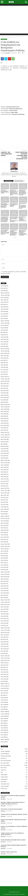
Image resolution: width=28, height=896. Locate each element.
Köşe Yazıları (4, 767)
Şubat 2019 (3, 446)
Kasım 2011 (3, 648)
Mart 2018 (3, 472)
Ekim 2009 (3, 707)
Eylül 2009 (3, 709)
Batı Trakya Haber (5, 763)
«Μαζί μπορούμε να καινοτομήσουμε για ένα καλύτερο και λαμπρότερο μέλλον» (22, 206)
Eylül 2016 (3, 513)
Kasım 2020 (3, 397)
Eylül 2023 (3, 318)
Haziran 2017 (4, 493)
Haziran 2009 (4, 716)
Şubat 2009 (3, 725)
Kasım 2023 (3, 313)
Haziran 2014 (4, 576)
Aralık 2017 (3, 479)
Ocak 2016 (3, 532)
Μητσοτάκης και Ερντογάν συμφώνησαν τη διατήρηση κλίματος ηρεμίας (22, 218)
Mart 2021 (3, 388)
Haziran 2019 (4, 437)
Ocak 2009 (3, 727)
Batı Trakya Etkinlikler (6, 760)
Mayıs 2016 (3, 523)
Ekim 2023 (3, 316)
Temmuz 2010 (4, 686)
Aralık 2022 (3, 339)
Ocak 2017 (3, 504)
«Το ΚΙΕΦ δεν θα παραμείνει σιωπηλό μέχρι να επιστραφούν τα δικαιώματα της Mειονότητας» (13, 233)
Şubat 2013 (3, 613)
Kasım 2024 (3, 285)
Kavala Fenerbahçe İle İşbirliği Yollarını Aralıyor (13, 840)
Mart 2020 (3, 416)
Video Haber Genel (5, 784)
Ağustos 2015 (4, 544)
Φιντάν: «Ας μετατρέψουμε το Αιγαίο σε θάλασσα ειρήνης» (5, 191)
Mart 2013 (3, 611)
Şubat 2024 (3, 306)
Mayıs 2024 (3, 299)
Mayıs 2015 (3, 551)
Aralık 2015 (3, 534)
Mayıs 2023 (3, 327)
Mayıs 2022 (3, 355)
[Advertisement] (14, 20)
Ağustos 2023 (4, 320)
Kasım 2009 (3, 704)
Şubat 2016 (3, 530)
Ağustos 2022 (4, 348)
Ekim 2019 (3, 427)
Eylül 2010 (3, 681)
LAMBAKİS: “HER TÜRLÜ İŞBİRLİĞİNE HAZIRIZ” (6, 153)
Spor (2, 772)
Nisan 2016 (3, 525)
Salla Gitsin (3, 770)
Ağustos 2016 (4, 516)
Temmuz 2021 (4, 379)
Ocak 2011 (3, 672)
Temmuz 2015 (4, 546)
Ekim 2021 (3, 372)
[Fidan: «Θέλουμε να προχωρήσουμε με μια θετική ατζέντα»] (14, 200)
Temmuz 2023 (4, 323)
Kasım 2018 (3, 453)
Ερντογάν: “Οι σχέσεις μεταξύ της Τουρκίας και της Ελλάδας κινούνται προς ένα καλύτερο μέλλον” (14, 192)
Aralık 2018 (3, 451)
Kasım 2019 (3, 425)
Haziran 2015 (4, 548)
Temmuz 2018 (4, 462)
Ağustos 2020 (4, 404)
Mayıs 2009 (3, 718)
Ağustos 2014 (4, 572)
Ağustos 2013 (4, 600)
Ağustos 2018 (4, 460)
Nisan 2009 (3, 720)
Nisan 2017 (3, 497)
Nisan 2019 (3, 441)
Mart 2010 (3, 695)
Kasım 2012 (3, 620)
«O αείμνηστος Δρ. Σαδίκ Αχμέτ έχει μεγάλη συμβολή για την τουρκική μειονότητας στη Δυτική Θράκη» (5, 219)
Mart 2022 (3, 360)
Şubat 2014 (3, 586)
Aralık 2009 (3, 702)
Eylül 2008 (3, 737)
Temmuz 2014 (4, 574)
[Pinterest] (9, 58)
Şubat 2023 (3, 334)
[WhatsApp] (13, 58)
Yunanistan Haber (5, 786)
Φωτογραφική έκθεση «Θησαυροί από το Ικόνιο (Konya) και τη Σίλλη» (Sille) (5, 205)
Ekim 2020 (3, 399)
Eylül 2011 (3, 653)
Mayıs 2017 (3, 495)
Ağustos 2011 (4, 655)
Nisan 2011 (3, 665)
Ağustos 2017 (4, 488)
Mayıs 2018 (3, 467)
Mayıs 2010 (3, 690)
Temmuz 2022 (4, 351)
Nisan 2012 (3, 637)
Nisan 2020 (3, 413)
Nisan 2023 (3, 330)
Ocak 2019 (3, 448)
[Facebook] (2, 58)
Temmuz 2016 (4, 518)
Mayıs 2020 (3, 411)
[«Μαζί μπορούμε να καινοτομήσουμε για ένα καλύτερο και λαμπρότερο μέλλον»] (23, 200)
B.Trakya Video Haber (6, 756)
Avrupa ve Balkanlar (5, 751)
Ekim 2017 (3, 483)
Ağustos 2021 (4, 376)
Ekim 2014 (3, 567)
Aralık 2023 (3, 311)
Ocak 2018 (3, 476)
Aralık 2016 (3, 506)
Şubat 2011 (3, 669)
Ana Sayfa (2, 36)
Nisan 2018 (3, 469)
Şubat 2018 (3, 474)
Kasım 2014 (3, 565)
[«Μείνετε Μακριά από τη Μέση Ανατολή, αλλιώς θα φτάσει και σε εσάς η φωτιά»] (5, 226)
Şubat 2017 (3, 502)
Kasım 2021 (3, 369)
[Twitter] (5, 58)
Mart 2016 (3, 527)
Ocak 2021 (3, 392)
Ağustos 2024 (4, 292)
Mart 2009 (3, 723)
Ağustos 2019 (4, 432)
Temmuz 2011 (4, 658)
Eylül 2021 (3, 374)
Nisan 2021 (3, 386)
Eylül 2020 (3, 402)
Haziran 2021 (4, 381)
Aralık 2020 (3, 395)
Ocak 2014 (3, 588)
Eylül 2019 (3, 430)
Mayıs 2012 (3, 634)
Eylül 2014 (3, 569)
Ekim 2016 (3, 511)
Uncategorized (4, 779)
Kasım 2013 (3, 593)
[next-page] (15, 237)
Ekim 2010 (3, 679)
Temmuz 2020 (4, 406)
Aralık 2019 (3, 423)
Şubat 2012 (3, 641)
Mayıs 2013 (3, 606)
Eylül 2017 (3, 486)
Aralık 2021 (3, 367)
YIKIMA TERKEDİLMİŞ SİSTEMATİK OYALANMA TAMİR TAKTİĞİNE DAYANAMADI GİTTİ (21, 155)
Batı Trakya (3, 758)
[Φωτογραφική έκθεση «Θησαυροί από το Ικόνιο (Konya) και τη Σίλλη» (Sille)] (5, 200)
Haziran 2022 (4, 353)
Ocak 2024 (3, 309)
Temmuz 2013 (4, 602)
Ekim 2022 (3, 344)
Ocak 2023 (3, 337)
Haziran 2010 (4, 688)
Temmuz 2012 (4, 630)
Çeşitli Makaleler (8, 180)
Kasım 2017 (3, 481)
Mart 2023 (3, 332)
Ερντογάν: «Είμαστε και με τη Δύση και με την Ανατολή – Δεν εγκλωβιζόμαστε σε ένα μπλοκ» (14, 219)
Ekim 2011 (3, 651)
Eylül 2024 (3, 290)
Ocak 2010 (3, 700)
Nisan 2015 (3, 553)
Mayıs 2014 (3, 579)
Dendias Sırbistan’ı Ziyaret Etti (9, 852)
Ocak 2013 (3, 616)
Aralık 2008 (3, 730)
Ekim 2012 (3, 623)
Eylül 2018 (3, 458)
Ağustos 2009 (4, 711)
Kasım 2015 (3, 537)
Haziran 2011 (4, 660)
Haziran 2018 (4, 465)
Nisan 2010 (3, 693)
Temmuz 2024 (4, 295)
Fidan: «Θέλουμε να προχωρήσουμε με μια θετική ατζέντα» (14, 205)
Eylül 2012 (3, 625)
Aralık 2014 (3, 562)
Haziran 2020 (4, 409)
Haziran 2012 (4, 632)
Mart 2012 (3, 639)
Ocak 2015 (3, 560)
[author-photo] (14, 166)
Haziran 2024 (4, 297)
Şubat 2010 (3, 697)
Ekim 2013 (3, 595)
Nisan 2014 (3, 581)
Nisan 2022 (3, 358)
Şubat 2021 (3, 390)
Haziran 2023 (4, 325)
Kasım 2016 (3, 509)
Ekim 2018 (3, 455)
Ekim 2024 (3, 288)
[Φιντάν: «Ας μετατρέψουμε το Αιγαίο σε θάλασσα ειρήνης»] (5, 186)
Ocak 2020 (3, 420)
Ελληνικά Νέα (8, 36)
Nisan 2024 (3, 302)
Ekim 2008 (3, 734)
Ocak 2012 (3, 644)
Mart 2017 (3, 499)
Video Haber (3, 781)
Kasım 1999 (3, 741)
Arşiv (2, 749)
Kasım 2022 (3, 341)
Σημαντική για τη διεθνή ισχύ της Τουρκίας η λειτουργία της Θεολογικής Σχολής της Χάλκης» (23, 233)
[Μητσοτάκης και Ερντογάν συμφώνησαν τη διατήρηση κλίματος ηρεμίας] (23, 213)
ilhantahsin (7, 52)
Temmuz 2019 (4, 434)
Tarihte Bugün (4, 774)
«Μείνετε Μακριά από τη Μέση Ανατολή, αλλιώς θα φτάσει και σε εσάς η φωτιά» (5, 232)
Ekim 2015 (3, 539)
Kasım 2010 (3, 676)
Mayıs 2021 (3, 383)
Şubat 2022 (3, 362)
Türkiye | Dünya (4, 777)
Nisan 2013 (3, 609)
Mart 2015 (3, 555)
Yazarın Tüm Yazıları (18, 180)
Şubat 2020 (3, 418)
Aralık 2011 (3, 646)
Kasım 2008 (3, 732)
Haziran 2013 (4, 604)
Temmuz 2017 (4, 490)
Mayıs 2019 (3, 439)
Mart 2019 (3, 444)
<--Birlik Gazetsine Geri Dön (14, 892)
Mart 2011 (3, 667)
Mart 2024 (3, 304)
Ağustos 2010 (4, 683)
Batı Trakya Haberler (5, 765)
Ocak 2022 (3, 365)
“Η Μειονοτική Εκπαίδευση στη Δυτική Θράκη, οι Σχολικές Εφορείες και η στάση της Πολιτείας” (23, 192)
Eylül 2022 (3, 346)
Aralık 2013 (3, 590)
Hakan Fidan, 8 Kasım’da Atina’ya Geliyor (11, 809)
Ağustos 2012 (4, 627)
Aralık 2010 (3, 674)
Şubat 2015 (3, 558)
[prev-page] (13, 237)
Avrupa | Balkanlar (5, 753)
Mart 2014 (3, 583)
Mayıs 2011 (3, 662)
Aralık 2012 (3, 618)
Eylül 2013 (3, 597)
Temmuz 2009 (4, 713)
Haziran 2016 (4, 520)
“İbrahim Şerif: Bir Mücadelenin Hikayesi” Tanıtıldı (14, 814)
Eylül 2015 (3, 541)
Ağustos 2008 (4, 739)
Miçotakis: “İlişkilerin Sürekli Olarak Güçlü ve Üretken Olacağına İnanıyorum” (12, 803)
